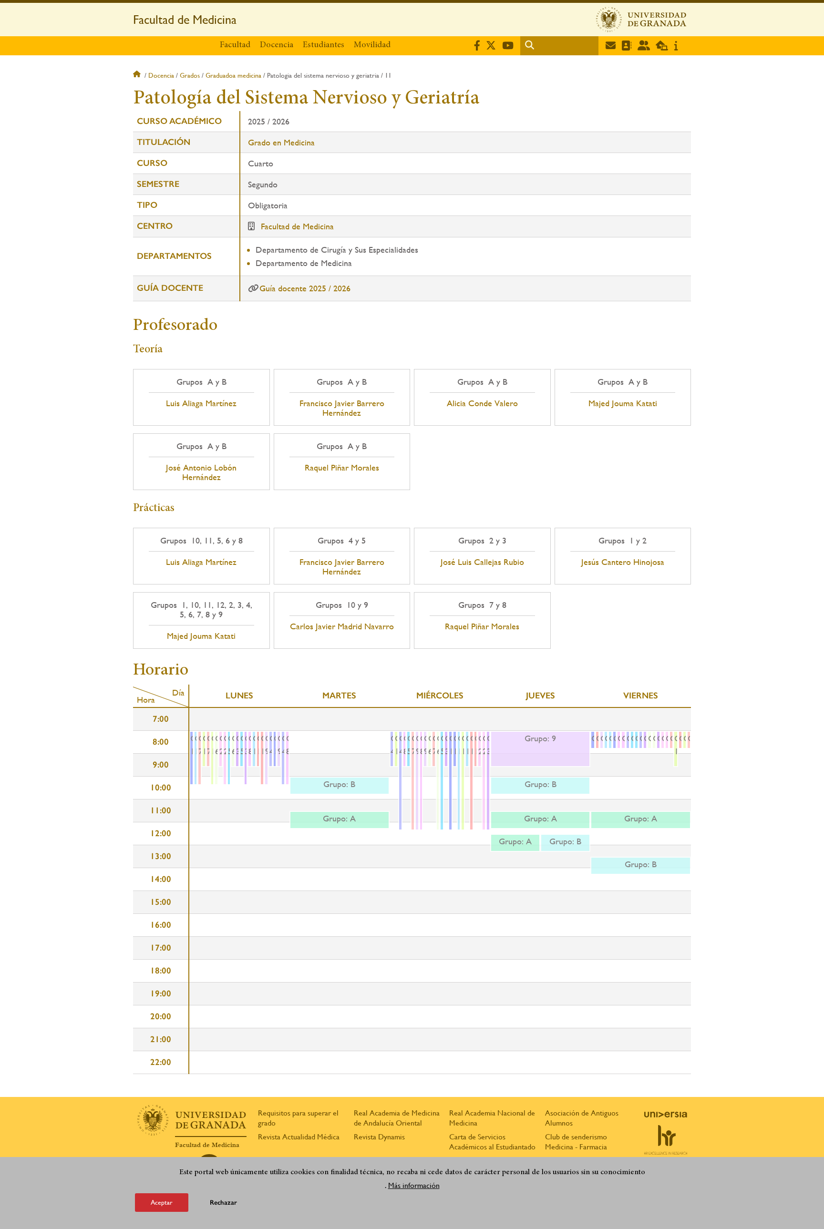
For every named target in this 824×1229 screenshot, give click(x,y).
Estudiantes (323, 45)
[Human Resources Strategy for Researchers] (665, 1140)
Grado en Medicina (281, 142)
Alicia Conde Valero (482, 403)
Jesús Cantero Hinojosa (622, 562)
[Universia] (665, 1114)
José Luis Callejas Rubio (482, 562)
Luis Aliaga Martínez (201, 403)
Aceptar (162, 1202)
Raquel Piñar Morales (342, 467)
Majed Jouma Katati (622, 403)
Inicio (138, 75)
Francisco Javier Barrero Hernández (341, 408)
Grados (190, 75)
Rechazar (223, 1202)
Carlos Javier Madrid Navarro (342, 626)
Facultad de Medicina (185, 19)
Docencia (276, 45)
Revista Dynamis (379, 1136)
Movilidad (372, 45)
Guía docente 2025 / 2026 (304, 288)
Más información (414, 1185)
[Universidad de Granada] (641, 19)
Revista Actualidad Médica (299, 1136)
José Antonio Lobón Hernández (201, 472)
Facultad (235, 45)
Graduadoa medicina (233, 75)
